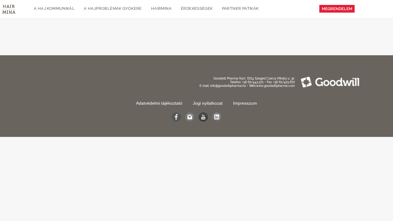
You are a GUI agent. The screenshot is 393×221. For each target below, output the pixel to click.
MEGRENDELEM (337, 8)
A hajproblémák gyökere (113, 8)
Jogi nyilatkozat (208, 103)
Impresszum (245, 103)
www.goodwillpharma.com (275, 85)
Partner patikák (240, 8)
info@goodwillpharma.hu (228, 85)
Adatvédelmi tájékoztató (159, 103)
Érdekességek (197, 8)
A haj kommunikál (54, 8)
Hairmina (161, 8)
